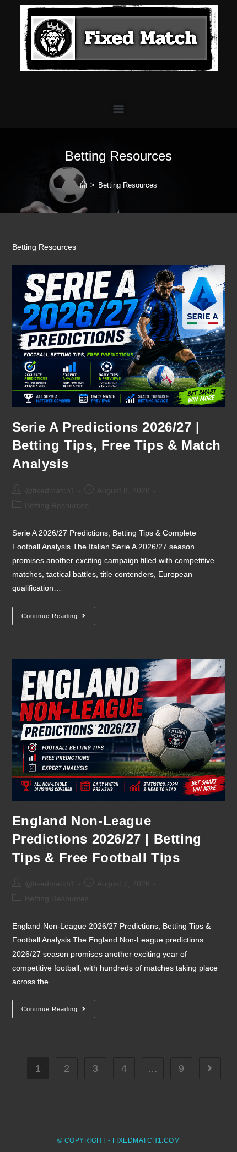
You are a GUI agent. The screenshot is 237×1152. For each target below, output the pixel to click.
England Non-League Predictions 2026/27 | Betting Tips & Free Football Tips (107, 839)
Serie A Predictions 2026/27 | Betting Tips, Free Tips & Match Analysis (117, 445)
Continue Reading (58, 613)
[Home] (83, 185)
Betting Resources (57, 505)
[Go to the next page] (210, 1068)
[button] (119, 108)
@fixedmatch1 (50, 490)
